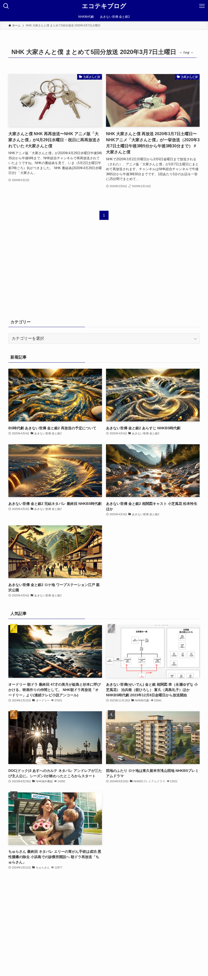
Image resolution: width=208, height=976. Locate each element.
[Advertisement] (104, 273)
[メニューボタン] (202, 6)
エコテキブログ (104, 6)
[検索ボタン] (6, 6)
